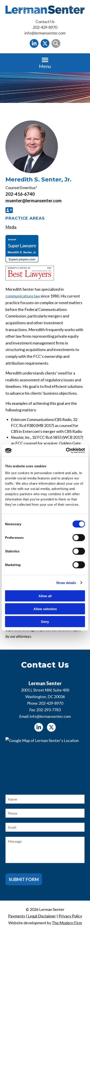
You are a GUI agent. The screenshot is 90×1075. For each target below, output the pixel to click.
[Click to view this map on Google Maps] (45, 762)
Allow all (45, 596)
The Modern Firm (67, 922)
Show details (66, 582)
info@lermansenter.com (45, 32)
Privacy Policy (70, 916)
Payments (16, 916)
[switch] (79, 537)
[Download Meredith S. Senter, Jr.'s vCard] (8, 209)
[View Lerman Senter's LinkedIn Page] (34, 43)
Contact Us (45, 21)
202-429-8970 (45, 27)
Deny (45, 622)
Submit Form (24, 879)
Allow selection (45, 609)
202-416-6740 (20, 194)
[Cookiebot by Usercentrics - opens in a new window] (66, 450)
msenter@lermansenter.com (33, 200)
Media (10, 226)
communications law (22, 296)
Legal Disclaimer (41, 916)
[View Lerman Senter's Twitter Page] (45, 43)
